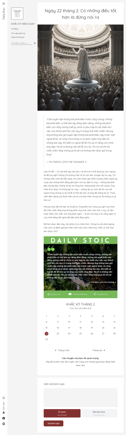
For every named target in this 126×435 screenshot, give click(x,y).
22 (46, 333)
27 (103, 333)
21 (114, 327)
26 (92, 333)
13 (103, 322)
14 (114, 322)
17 (69, 327)
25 (80, 333)
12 (92, 322)
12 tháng (14, 29)
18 (80, 327)
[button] (3, 3)
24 (69, 333)
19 (92, 327)
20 (103, 327)
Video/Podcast (17, 37)
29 (46, 339)
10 (69, 322)
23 (58, 333)
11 (80, 322)
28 (114, 333)
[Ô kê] (34, 43)
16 (58, 327)
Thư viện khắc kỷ (18, 33)
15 (46, 327)
